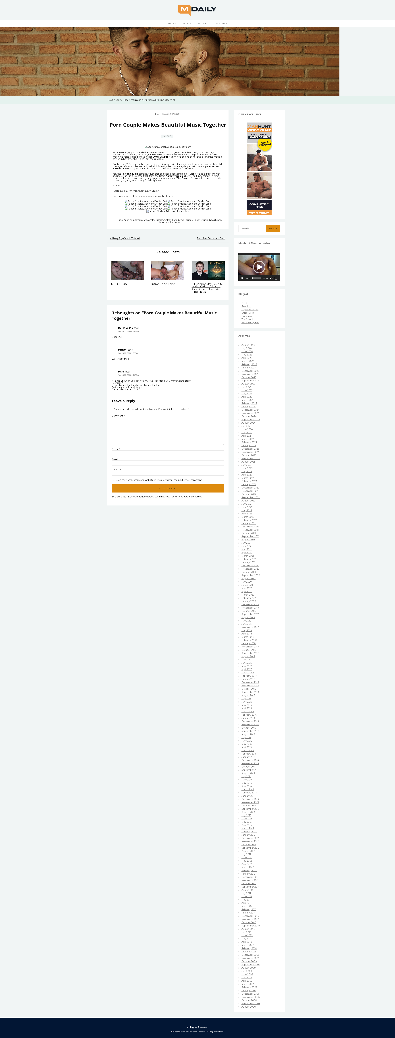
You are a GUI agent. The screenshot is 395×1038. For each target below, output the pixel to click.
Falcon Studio (130, 173)
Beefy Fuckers (220, 23)
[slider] (256, 278)
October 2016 (248, 688)
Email (115, 459)
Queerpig (246, 316)
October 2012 (248, 844)
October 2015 (248, 727)
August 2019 (248, 617)
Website (116, 470)
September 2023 (250, 458)
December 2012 (250, 838)
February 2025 (249, 403)
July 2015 (246, 737)
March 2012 (247, 867)
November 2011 (249, 880)
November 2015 (250, 724)
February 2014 (249, 792)
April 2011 (246, 903)
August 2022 (248, 500)
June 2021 (246, 546)
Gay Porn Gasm (249, 309)
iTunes (217, 220)
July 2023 (246, 465)
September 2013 (250, 809)
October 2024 (248, 416)
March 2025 (247, 400)
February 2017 (249, 675)
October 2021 (248, 533)
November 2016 (250, 685)
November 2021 (250, 530)
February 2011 (248, 909)
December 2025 (250, 371)
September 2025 (250, 380)
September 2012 (250, 847)
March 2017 (247, 672)
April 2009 (246, 980)
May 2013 (246, 821)
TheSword (175, 222)
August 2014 (248, 773)
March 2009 (248, 984)
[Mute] (271, 278)
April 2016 (246, 708)
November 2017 (250, 646)
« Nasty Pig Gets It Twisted (125, 238)
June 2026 (247, 351)
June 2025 (246, 390)
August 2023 (248, 461)
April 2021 (246, 552)
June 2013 (246, 818)
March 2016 (247, 711)
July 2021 (246, 542)
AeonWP (219, 1032)
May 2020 (246, 588)
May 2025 (246, 393)
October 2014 (248, 766)
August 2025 (248, 384)
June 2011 (246, 896)
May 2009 (246, 977)
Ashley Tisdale (155, 220)
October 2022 (248, 494)
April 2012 (246, 864)
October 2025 (248, 377)
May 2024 (246, 432)
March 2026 (247, 361)
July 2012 (246, 854)
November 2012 (250, 841)
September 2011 (250, 886)
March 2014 (247, 789)
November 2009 (250, 958)
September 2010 (250, 925)
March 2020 (247, 594)
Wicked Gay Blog (250, 322)
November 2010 (250, 919)
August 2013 (248, 812)
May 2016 (246, 705)
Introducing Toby (163, 283)
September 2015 (250, 731)
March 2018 (247, 637)
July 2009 (246, 971)
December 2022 (250, 487)
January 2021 (248, 562)
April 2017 (246, 669)
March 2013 (247, 828)
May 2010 (246, 938)
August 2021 (248, 539)
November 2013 (250, 802)
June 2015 (246, 740)
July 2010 (246, 932)
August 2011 (248, 890)
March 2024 (247, 439)
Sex (167, 222)
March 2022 (247, 517)
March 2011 (247, 906)
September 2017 (250, 653)
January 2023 (248, 484)
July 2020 (246, 581)
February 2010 (249, 948)
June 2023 (247, 468)
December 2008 (250, 993)
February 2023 (249, 481)
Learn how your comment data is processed (178, 496)
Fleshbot (246, 306)
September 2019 (250, 614)
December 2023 (250, 448)
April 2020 (246, 591)
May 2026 (246, 354)
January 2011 (248, 912)
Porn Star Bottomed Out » (211, 238)
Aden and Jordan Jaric (135, 220)
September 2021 (250, 536)
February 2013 (249, 831)
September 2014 (250, 770)
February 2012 (249, 870)
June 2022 (247, 507)
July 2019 (246, 620)
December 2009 (250, 954)
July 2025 (246, 387)
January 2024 (248, 445)
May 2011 (246, 899)
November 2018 (250, 627)
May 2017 (246, 666)
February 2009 (249, 987)
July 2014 (246, 776)
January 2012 (248, 873)
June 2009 (247, 974)
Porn (161, 222)
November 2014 (250, 763)
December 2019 (250, 604)
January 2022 (248, 523)
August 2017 (248, 656)
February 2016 (249, 714)
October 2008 (249, 1000)
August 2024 (248, 422)
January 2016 (248, 718)
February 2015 (248, 753)
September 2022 (250, 497)
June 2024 (247, 429)
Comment (118, 416)
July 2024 (246, 426)
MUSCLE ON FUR (122, 283)
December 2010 (250, 916)
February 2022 (249, 520)
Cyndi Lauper (185, 220)
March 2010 (247, 945)
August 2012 (248, 851)
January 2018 (248, 643)
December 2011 (249, 877)
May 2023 (246, 471)
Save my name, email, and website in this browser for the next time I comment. (159, 480)
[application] (259, 267)
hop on (181, 156)
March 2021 (247, 555)
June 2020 (247, 585)
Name (116, 449)
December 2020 (250, 565)
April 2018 (246, 633)
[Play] (242, 278)
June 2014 (246, 779)
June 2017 (246, 663)
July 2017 (246, 659)
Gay (211, 220)
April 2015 (246, 747)
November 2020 (250, 568)
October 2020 (249, 572)
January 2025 (248, 406)
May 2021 (246, 549)
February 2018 (249, 640)
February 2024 (249, 442)
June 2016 (246, 701)
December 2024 (250, 409)
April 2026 (246, 358)
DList (244, 303)
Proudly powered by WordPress (184, 1032)
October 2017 (248, 650)
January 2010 (248, 951)
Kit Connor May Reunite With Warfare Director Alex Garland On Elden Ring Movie (207, 287)
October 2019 (248, 611)
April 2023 (246, 474)
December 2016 (250, 682)
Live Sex (172, 23)
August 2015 (248, 734)
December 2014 (250, 760)
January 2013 (248, 834)
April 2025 (246, 396)
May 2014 (246, 783)
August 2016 (248, 695)
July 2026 (246, 348)
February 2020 (249, 598)
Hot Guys (186, 23)
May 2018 (246, 630)
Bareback (201, 23)
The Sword (247, 319)
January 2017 (248, 679)
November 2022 (250, 491)
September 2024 (250, 419)
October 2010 (248, 922)
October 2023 (248, 455)
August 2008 (248, 1006)
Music (167, 136)
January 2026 (248, 367)
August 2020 (248, 578)
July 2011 (246, 893)
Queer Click (247, 312)
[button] (259, 267)
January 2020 (248, 601)
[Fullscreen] (276, 278)
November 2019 (250, 607)
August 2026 (248, 345)
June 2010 (247, 935)
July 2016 (246, 698)
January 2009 (248, 990)
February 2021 (249, 559)
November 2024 (250, 413)
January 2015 (248, 757)
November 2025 (250, 374)
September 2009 (250, 964)
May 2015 (246, 744)
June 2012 (246, 857)
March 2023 (247, 478)
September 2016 (250, 692)
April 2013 (246, 825)
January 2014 (248, 796)
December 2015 (250, 721)
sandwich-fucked (175, 164)
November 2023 (250, 452)
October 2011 (248, 883)
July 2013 (246, 815)
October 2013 (248, 805)
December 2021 (250, 526)
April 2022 (246, 513)
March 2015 (247, 750)
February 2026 (249, 364)
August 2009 (248, 967)
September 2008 (250, 1003)
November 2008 (250, 997)
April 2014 (246, 786)
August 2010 (248, 929)
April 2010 (246, 942)
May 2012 (246, 860)
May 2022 (246, 510)
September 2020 (250, 575)
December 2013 (250, 799)
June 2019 (246, 624)
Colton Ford (170, 220)
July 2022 (246, 504)
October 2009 (249, 961)
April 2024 (246, 435)
